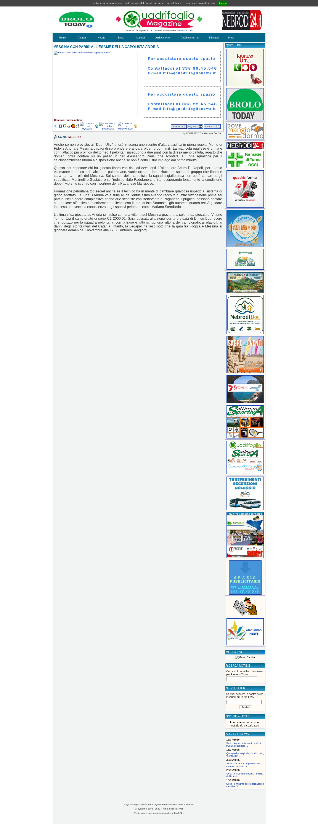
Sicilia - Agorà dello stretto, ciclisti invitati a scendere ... (243, 744)
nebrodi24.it (178, 813)
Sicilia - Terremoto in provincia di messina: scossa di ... (243, 764)
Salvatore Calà (185, 30)
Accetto (222, 3)
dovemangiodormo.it (159, 813)
